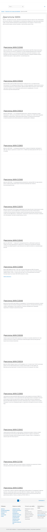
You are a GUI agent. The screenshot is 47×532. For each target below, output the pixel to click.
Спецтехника (3, 514)
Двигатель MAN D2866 (13, 394)
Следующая (42, 500)
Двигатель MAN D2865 (13, 145)
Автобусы (3, 508)
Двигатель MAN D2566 (13, 179)
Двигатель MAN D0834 (13, 361)
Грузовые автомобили (5, 510)
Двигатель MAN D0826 (13, 81)
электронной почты (41, 514)
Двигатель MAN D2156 (12, 462)
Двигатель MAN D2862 (13, 488)
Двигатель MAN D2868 (13, 267)
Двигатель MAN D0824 (13, 111)
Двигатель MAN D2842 (13, 430)
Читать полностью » (7, 276)
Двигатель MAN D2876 (13, 207)
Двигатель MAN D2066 (13, 47)
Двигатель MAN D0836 (13, 335)
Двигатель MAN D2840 (13, 240)
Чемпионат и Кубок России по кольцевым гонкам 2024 (16, 510)
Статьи (2, 516)
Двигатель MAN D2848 (13, 301)
